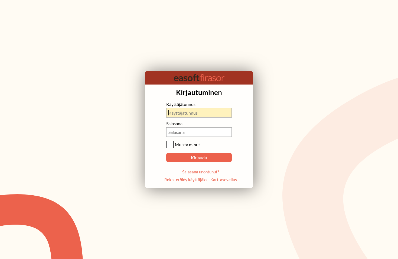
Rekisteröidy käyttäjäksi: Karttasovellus (200, 179)
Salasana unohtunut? (200, 171)
